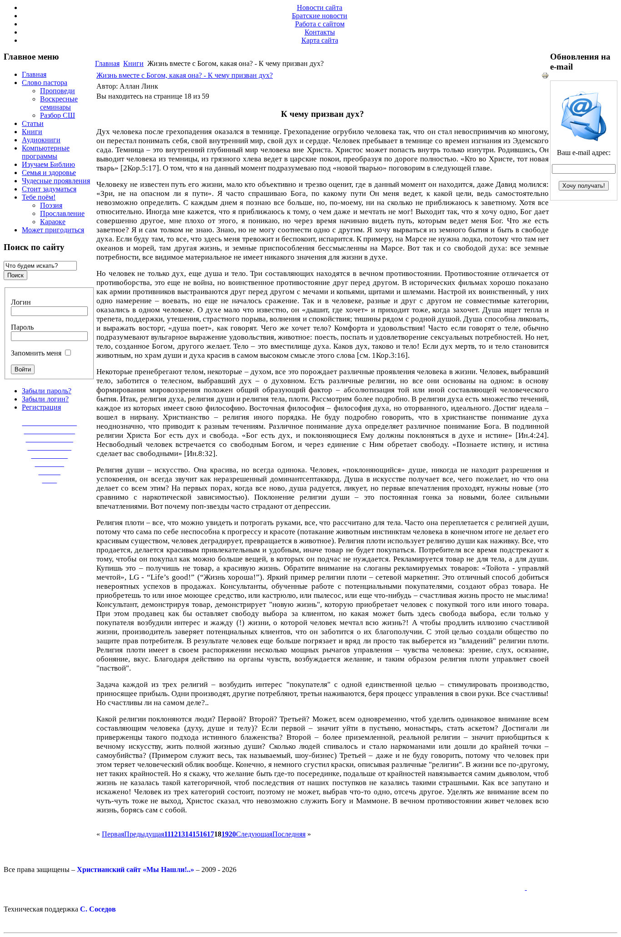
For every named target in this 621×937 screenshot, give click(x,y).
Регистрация (41, 407)
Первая (113, 834)
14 (188, 834)
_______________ (49, 422)
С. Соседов (98, 909)
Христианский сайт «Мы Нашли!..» (135, 869)
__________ (49, 455)
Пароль (22, 327)
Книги (133, 63)
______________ (49, 431)
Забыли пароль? (46, 391)
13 (181, 834)
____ (49, 480)
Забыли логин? (45, 399)
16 (203, 834)
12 (174, 834)
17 (210, 834)
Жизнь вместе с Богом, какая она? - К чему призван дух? (184, 75)
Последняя (288, 834)
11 (167, 834)
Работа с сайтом (320, 24)
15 (196, 834)
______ (49, 472)
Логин (21, 302)
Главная (107, 63)
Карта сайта (319, 40)
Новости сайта (319, 7)
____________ (49, 447)
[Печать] (545, 76)
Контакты (320, 32)
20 (232, 834)
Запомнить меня (36, 353)
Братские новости (319, 16)
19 (225, 834)
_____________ (49, 439)
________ (49, 463)
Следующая (254, 834)
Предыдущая (144, 834)
